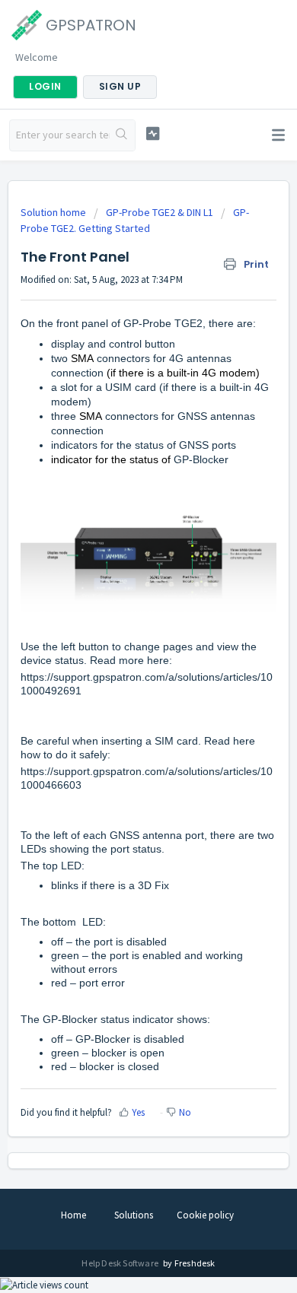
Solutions (133, 1215)
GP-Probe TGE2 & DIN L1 (159, 212)
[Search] (122, 135)
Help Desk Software (120, 1263)
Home (73, 1215)
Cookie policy (205, 1215)
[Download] (120, 646)
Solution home (54, 212)
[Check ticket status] (152, 133)
